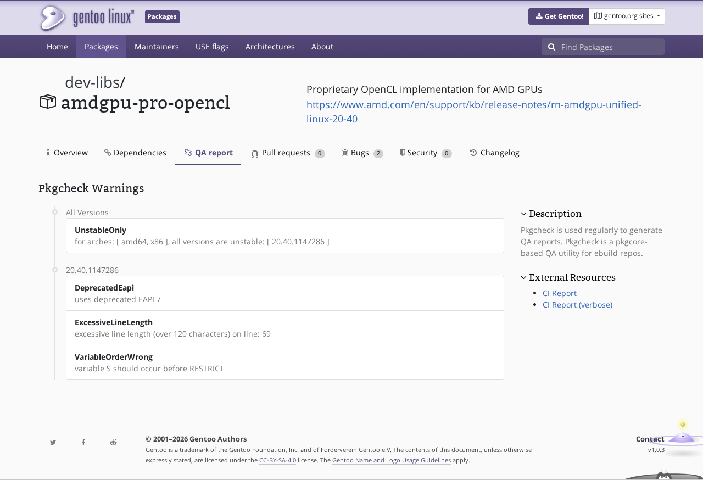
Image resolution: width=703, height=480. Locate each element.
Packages (101, 46)
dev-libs (92, 82)
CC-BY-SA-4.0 (277, 460)
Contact (650, 439)
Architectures (270, 46)
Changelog (499, 152)
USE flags (212, 46)
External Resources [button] (572, 277)
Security (426, 152)
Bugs (364, 152)
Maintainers (157, 46)
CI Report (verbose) (577, 304)
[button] (558, 16)
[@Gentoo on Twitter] (53, 442)
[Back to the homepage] (86, 18)
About (322, 46)
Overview (70, 152)
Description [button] (555, 213)
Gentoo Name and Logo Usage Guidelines (391, 460)
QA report (213, 152)
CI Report (560, 293)
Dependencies (138, 152)
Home (57, 46)
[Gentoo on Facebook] (83, 442)
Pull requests (290, 152)
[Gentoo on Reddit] (113, 442)
